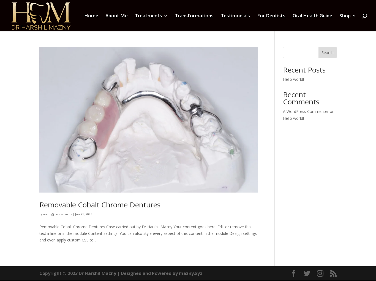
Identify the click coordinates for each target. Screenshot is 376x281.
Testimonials (235, 16)
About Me (116, 16)
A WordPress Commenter (306, 111)
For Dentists (271, 16)
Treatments (148, 16)
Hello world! (293, 79)
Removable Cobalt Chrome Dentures (99, 205)
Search (327, 52)
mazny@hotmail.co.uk (57, 214)
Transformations (194, 16)
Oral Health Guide (312, 16)
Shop (345, 16)
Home (91, 16)
